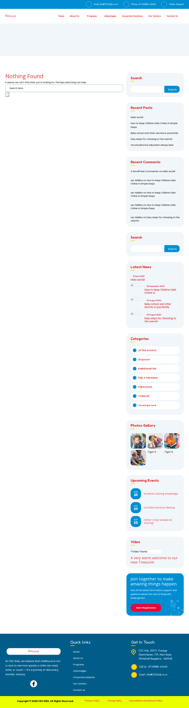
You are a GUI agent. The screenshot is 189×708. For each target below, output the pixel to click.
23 (136, 507)
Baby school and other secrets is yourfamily (154, 133)
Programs (92, 16)
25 (136, 494)
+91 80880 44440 (147, 4)
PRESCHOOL (145, 387)
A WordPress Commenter (145, 171)
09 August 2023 (154, 300)
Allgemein (144, 359)
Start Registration (146, 607)
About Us (74, 16)
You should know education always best (152, 145)
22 (136, 521)
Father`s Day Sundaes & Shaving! (158, 521)
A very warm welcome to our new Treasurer (154, 560)
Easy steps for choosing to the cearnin (151, 139)
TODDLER (143, 396)
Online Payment (176, 4)
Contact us (172, 16)
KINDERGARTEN (147, 368)
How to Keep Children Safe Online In (160, 291)
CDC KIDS (43, 700)
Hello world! (137, 117)
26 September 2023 (156, 286)
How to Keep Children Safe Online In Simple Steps (153, 182)
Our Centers (154, 16)
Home (61, 16)
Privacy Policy (92, 700)
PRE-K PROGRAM (148, 377)
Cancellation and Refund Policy (145, 700)
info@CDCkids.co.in (108, 4)
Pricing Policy (115, 700)
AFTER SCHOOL (147, 350)
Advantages (110, 16)
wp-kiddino (137, 180)
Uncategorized (147, 405)
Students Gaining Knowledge (161, 493)
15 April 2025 (138, 276)
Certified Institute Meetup (159, 507)
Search (136, 78)
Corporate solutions (132, 16)
